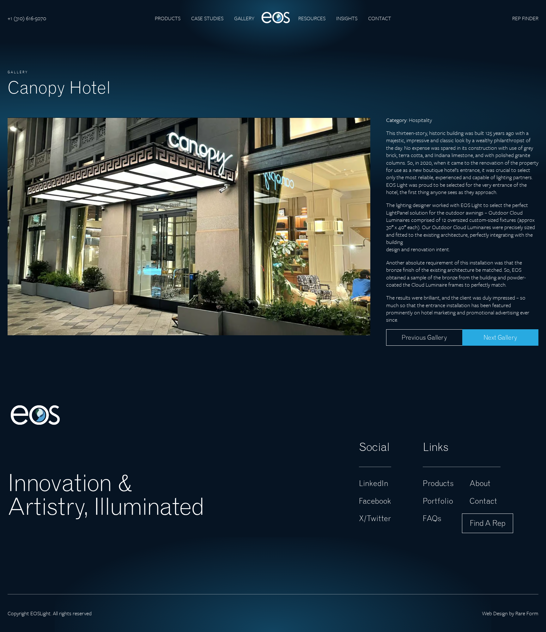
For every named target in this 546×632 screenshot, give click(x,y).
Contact (379, 18)
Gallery (244, 18)
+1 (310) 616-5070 (27, 18)
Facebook (375, 501)
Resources (311, 18)
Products (167, 18)
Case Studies (207, 18)
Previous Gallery (424, 337)
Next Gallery (500, 337)
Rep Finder (525, 18)
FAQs (432, 518)
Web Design (495, 613)
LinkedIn (373, 483)
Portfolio (438, 501)
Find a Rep (487, 523)
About (480, 483)
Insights (346, 18)
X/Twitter (375, 518)
